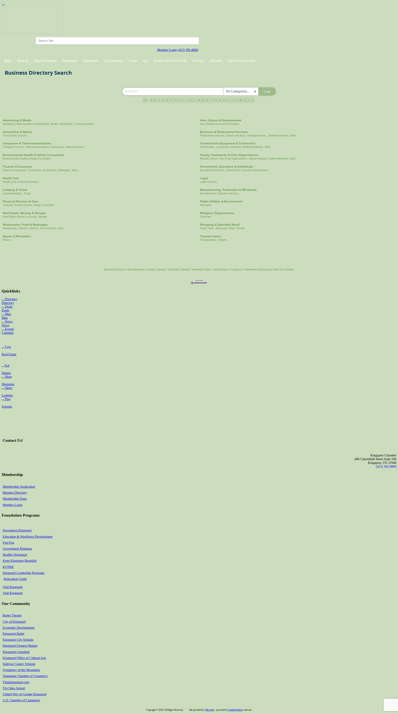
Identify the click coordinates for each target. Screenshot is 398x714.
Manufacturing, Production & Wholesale (228, 189)
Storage (42, 216)
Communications (84, 124)
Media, (54, 124)
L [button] (194, 100)
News (5, 325)
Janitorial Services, (278, 135)
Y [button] (249, 100)
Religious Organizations (217, 213)
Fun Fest (8, 542)
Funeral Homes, (24, 205)
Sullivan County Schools (19, 664)
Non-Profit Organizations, (233, 158)
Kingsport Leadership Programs (23, 573)
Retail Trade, (207, 228)
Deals (5, 310)
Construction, (207, 147)
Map (5, 318)
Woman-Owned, (209, 158)
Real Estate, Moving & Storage (24, 213)
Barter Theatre (12, 615)
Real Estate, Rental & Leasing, (20, 216)
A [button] (151, 100)
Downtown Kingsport (17, 530)
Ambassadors (90, 60)
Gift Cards (216, 60)
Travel (27, 193)
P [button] (211, 100)
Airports (222, 239)
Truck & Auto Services (15, 135)
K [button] (191, 100)
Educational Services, (212, 170)
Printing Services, (257, 135)
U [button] (232, 100)
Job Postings (220, 269)
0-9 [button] (145, 100)
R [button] (220, 100)
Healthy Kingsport (15, 554)
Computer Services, (14, 147)
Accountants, (50, 170)
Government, (233, 170)
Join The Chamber (283, 269)
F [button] (171, 100)
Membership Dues (15, 498)
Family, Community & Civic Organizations (229, 155)
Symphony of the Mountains (21, 670)
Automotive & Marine (17, 132)
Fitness (7, 239)
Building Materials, (253, 147)
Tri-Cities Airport (14, 688)
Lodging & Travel (15, 189)
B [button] (155, 100)
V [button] (236, 100)
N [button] (203, 100)
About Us (22, 60)
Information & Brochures (257, 269)
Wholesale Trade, (225, 228)
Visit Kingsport (13, 587)
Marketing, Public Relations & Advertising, (26, 124)
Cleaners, (8, 205)
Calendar (7, 332)
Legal (204, 178)
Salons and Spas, (236, 135)
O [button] (207, 100)
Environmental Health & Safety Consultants (33, 155)
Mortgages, (64, 170)
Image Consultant (44, 205)
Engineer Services (228, 193)
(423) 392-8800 (188, 50)
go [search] (268, 91)
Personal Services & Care (20, 201)
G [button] (176, 100)
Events (133, 60)
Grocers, (34, 228)
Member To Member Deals (196, 269)
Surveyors (205, 205)
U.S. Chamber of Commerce (21, 700)
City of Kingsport (14, 621)
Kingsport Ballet (13, 633)
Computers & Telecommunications (27, 143)
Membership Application (19, 486)
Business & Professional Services (224, 132)
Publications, (66, 124)
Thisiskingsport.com (16, 682)
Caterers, (23, 228)
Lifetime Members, (278, 158)
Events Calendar (156, 269)
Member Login (167, 50)
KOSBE (8, 567)
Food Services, (48, 228)
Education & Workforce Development (27, 536)
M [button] (199, 100)
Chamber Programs (45, 60)
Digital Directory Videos (242, 60)
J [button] (187, 100)
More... (294, 135)
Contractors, (223, 147)
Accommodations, (13, 193)
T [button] (228, 100)
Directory (8, 303)
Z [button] (253, 100)
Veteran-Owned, (258, 158)
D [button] (163, 100)
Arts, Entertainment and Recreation (219, 124)
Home (7, 60)
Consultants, (35, 170)
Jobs (145, 60)
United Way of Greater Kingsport (24, 694)
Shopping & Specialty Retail (220, 224)
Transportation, (208, 239)
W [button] (241, 100)
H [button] (180, 100)
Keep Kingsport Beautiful (19, 560)
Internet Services (75, 147)
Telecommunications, (38, 147)
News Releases (136, 269)
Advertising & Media (17, 120)
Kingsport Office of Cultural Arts (24, 658)
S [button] (224, 100)
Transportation (210, 236)
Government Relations (17, 548)
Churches (205, 216)
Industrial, (236, 147)
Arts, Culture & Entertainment (220, 120)
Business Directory (114, 269)
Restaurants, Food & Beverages (25, 224)
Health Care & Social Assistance (21, 181)
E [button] (167, 100)
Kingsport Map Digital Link (169, 60)
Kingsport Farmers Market (20, 645)
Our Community (113, 60)
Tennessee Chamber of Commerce (25, 676)
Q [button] (216, 100)
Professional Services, (212, 135)
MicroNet (209, 709)
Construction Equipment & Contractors (227, 143)
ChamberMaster (235, 709)
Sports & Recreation (17, 236)
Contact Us (236, 269)
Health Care (11, 178)
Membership (69, 60)
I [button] (183, 100)
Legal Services (208, 181)
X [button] (245, 100)
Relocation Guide (15, 579)
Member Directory (15, 492)
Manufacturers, (208, 193)
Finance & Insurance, (15, 170)
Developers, (57, 147)
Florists (241, 228)
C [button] (159, 100)
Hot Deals (198, 60)
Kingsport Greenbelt (16, 652)
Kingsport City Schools (18, 639)
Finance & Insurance (17, 166)
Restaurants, (10, 228)
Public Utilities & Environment (221, 201)
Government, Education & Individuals (226, 166)
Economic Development (254, 170)
